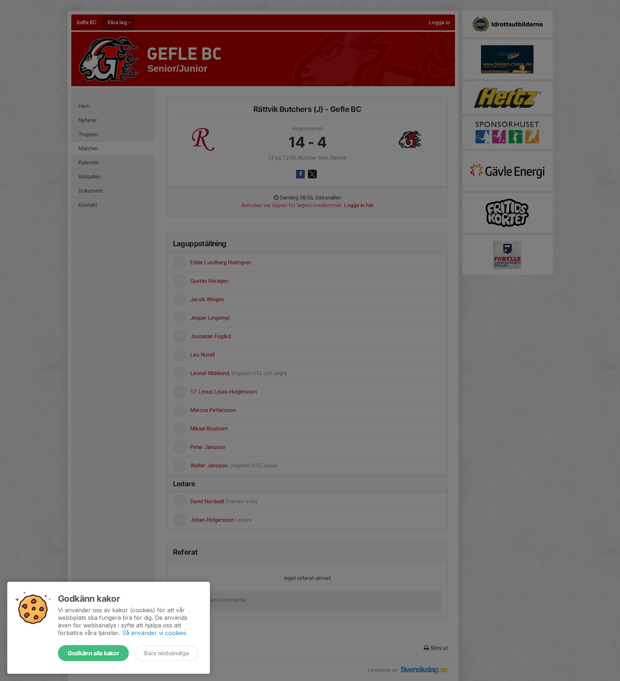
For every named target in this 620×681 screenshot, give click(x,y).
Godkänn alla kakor (93, 653)
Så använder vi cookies (154, 632)
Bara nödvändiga (166, 653)
